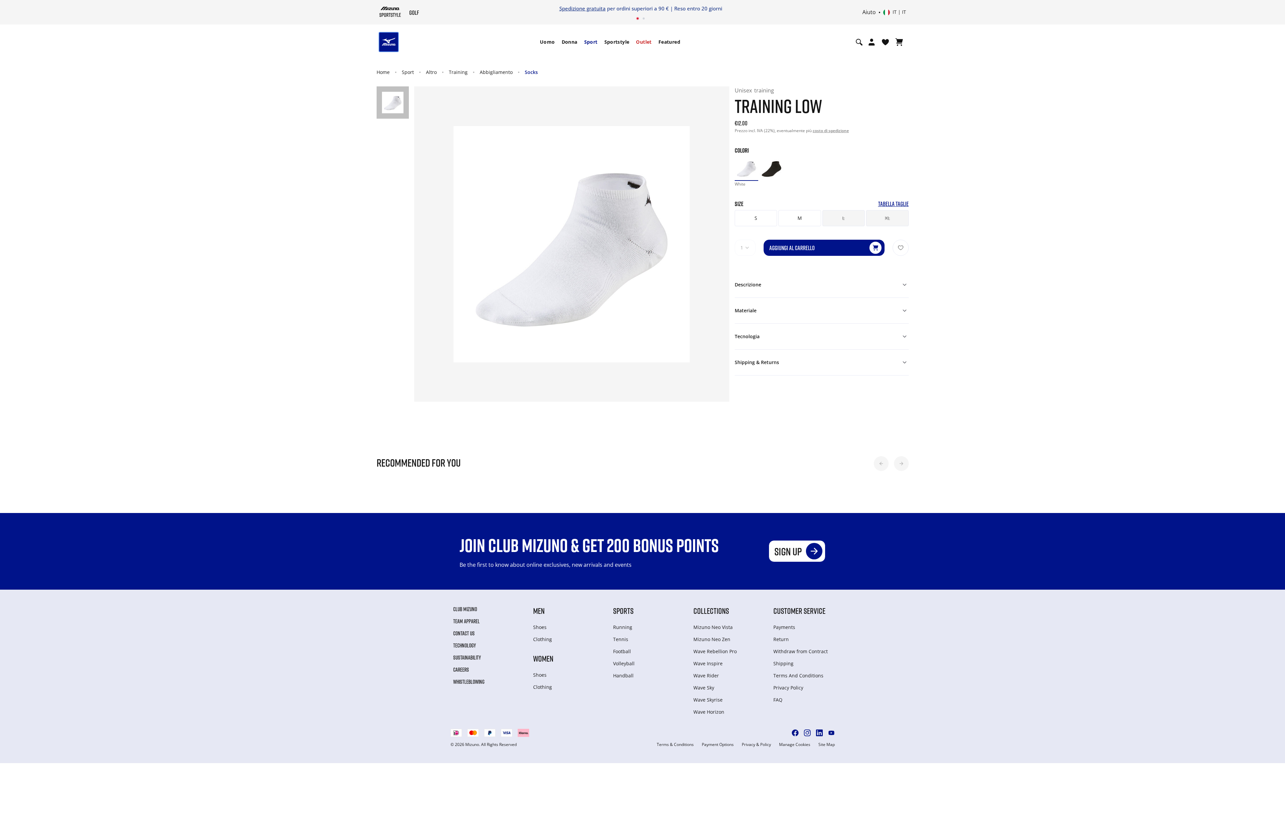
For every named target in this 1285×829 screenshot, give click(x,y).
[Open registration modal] (872, 42)
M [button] (800, 218)
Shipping (783, 663)
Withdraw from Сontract (800, 651)
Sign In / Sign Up (687, 8)
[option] (747, 169)
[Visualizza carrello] (899, 42)
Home (383, 72)
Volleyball (624, 663)
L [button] (843, 218)
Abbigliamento (496, 72)
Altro (431, 72)
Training (458, 72)
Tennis (620, 639)
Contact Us (464, 633)
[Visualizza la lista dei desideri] (885, 42)
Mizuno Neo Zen (711, 639)
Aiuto (869, 12)
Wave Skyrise (708, 700)
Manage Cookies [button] (794, 744)
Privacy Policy (788, 687)
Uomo (547, 42)
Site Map (826, 744)
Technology (464, 645)
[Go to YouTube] (831, 732)
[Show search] (859, 42)
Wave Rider (706, 675)
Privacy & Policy (756, 744)
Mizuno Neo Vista (713, 627)
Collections (711, 611)
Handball (623, 675)
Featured (669, 42)
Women (543, 658)
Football (622, 651)
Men (539, 611)
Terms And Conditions (798, 675)
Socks (531, 72)
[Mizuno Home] (390, 11)
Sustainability (467, 657)
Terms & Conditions (675, 744)
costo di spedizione (831, 130)
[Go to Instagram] (807, 732)
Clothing (542, 639)
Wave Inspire (708, 663)
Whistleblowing (468, 681)
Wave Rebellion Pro (715, 651)
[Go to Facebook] (795, 732)
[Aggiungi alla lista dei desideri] (901, 248)
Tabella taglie (893, 203)
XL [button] (887, 218)
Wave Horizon (708, 712)
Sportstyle (617, 42)
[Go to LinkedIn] (819, 732)
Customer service (799, 611)
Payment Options (718, 744)
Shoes (540, 627)
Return (781, 639)
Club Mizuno (465, 609)
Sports (623, 611)
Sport (591, 42)
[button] (881, 463)
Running (622, 627)
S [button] (756, 218)
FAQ (777, 700)
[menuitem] (547, 42)
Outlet (643, 42)
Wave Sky (703, 687)
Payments (784, 627)
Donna (569, 42)
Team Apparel (466, 621)
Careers (461, 669)
